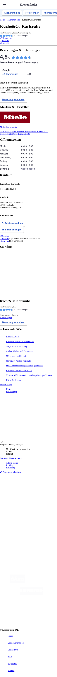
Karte (8, 389)
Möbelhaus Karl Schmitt (16, 356)
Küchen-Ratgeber (13, 510)
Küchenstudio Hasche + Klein (19, 370)
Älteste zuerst (12, 463)
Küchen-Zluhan (12, 337)
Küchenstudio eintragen (16, 533)
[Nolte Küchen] (46, 606)
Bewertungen (11, 391)
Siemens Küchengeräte (27, 131)
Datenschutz (13, 650)
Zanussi (40, 131)
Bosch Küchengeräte (21, 134)
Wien (19, 488)
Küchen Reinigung (14, 508)
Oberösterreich (11, 488)
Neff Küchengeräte (8, 131)
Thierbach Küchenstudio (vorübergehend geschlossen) (29, 375)
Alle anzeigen (6, 317)
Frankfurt (34, 488)
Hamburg (26, 485)
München (34, 485)
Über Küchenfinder (14, 513)
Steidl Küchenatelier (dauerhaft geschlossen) (25, 366)
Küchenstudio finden (15, 480)
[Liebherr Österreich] (31, 594)
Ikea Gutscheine (21, 493)
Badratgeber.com (13, 518)
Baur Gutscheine (34, 495)
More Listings (6, 385)
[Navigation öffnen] (4, 4)
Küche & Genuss (13, 380)
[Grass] (42, 582)
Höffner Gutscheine (22, 498)
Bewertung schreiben (13, 99)
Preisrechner (32, 12)
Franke (53, 488)
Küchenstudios (12, 12)
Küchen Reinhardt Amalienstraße (20, 341)
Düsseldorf (26, 488)
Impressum (12, 664)
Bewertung (10, 468)
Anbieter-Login (15, 535)
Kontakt (11, 670)
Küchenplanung (12, 506)
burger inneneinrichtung (16, 346)
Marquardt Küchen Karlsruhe (18, 361)
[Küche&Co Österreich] (39, 618)
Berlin (20, 485)
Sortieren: (11, 458)
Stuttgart (47, 488)
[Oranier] (22, 606)
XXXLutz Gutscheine (35, 493)
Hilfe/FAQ (10, 515)
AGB (10, 657)
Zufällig (9, 465)
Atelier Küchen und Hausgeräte (19, 351)
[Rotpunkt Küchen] (16, 618)
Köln (41, 488)
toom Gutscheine (21, 495)
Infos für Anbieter (14, 526)
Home (2, 20)
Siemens (9, 490)
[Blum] (17, 582)
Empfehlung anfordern (16, 483)
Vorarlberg (42, 485)
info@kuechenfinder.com (11, 546)
